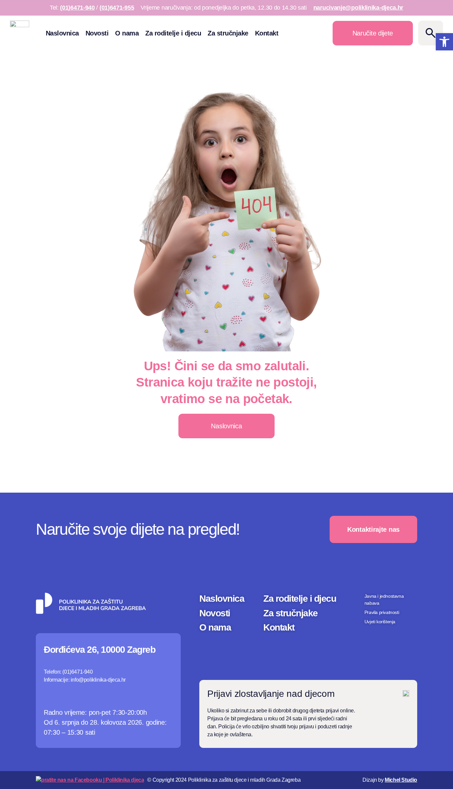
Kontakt (267, 33)
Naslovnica (62, 33)
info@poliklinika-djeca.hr (98, 680)
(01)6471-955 (116, 7)
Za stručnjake (228, 33)
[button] (444, 41)
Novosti (97, 33)
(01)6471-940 (77, 7)
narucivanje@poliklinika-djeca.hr (358, 7)
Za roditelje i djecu (173, 33)
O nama (127, 33)
